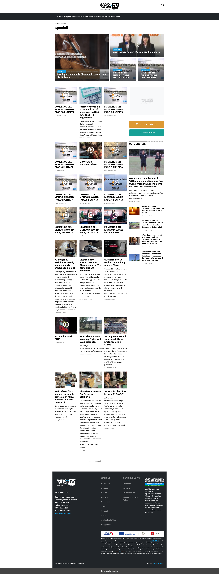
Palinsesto (105, 484)
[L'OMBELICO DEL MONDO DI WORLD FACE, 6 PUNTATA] (66, 182)
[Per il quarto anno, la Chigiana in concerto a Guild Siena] (82, 57)
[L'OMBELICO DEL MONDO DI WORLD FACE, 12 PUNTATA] (123, 69)
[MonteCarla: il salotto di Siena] (91, 150)
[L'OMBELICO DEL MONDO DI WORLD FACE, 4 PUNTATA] (115, 182)
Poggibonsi (106, 525)
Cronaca (104, 488)
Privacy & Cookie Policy (130, 499)
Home (57, 24)
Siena (103, 516)
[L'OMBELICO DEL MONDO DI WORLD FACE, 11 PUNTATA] (151, 69)
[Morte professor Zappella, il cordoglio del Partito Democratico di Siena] (134, 211)
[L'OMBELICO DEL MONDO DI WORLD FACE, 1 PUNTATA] (115, 215)
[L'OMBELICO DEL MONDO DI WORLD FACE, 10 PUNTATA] (66, 95)
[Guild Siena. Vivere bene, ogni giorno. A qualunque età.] (91, 325)
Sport (103, 506)
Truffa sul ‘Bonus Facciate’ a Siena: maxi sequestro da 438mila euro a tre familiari (98, 17)
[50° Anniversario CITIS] (66, 325)
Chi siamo (127, 484)
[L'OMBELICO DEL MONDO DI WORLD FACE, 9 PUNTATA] (115, 95)
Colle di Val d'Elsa (108, 520)
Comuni (104, 511)
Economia (105, 502)
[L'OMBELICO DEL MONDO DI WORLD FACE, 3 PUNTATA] (66, 215)
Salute (104, 493)
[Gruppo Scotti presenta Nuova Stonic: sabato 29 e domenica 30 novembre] (91, 248)
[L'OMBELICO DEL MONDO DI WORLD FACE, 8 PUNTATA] (66, 150)
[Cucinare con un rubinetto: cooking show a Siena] (115, 248)
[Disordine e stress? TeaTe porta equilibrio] (91, 380)
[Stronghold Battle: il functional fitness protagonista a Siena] (115, 325)
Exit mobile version (109, 571)
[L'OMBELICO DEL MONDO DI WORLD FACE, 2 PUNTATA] (91, 215)
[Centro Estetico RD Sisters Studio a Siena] (137, 45)
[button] (56, 6)
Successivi (97, 461)
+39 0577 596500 (62, 513)
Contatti (126, 488)
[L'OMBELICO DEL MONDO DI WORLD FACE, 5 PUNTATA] (91, 182)
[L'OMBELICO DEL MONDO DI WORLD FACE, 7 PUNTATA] (115, 150)
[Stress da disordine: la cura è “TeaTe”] (115, 380)
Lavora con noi (129, 493)
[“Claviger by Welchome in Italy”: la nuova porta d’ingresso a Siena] (66, 248)
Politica (104, 497)
